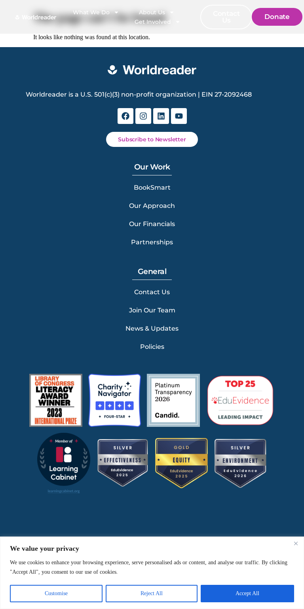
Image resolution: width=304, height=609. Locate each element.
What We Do (91, 12)
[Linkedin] (161, 116)
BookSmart (152, 187)
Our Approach (152, 205)
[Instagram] (143, 116)
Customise (56, 593)
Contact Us (152, 292)
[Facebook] (125, 116)
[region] (152, 573)
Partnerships (152, 242)
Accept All (247, 593)
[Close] (295, 543)
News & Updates (152, 328)
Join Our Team (152, 310)
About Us (152, 12)
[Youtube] (179, 116)
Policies (152, 346)
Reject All (152, 593)
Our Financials (152, 224)
